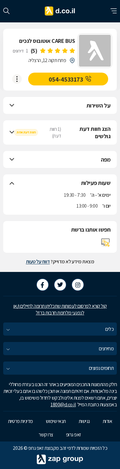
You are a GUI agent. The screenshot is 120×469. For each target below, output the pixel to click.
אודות (107, 421)
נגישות (84, 421)
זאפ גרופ (73, 434)
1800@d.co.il (63, 404)
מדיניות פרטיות (20, 421)
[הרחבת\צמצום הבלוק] (12, 105)
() (34, 50)
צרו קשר (46, 434)
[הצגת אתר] (105, 242)
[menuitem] (60, 329)
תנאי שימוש (56, 421)
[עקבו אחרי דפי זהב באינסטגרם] (77, 284)
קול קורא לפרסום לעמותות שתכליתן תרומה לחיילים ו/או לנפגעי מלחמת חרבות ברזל (60, 309)
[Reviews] (57, 51)
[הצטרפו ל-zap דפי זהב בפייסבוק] (42, 284)
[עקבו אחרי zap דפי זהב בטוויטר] (60, 284)
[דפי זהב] (60, 11)
